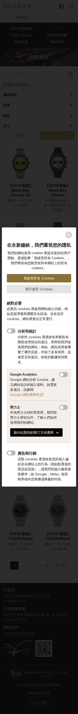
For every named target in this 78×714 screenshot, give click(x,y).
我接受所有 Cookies (39, 278)
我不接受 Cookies (39, 289)
